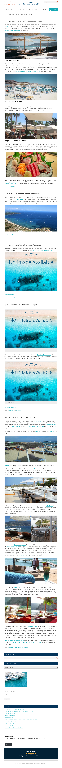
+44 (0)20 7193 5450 (10, 4)
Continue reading (10, 235)
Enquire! (8, 745)
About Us (45, 9)
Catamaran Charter (9, 717)
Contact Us (7, 1)
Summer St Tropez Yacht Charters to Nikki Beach (23, 245)
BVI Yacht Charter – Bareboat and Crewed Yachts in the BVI (19, 711)
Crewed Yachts (22, 9)
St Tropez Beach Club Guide (12, 30)
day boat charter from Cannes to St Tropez (28, 71)
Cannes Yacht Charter (10, 715)
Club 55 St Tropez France (44, 355)
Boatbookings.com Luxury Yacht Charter (14, 709)
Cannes (12, 426)
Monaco (22, 556)
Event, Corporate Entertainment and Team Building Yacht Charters (21, 719)
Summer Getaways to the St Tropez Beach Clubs (23, 21)
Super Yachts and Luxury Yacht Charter (14, 728)
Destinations (31, 9)
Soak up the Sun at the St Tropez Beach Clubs (22, 194)
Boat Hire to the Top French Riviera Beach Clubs (23, 417)
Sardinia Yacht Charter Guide (12, 726)
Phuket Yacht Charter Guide (11, 723)
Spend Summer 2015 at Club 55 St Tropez (21, 305)
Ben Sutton (18, 186)
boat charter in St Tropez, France (42, 250)
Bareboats (7, 9)
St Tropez (7, 26)
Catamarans (14, 9)
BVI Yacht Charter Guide (10, 713)
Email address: (8, 695)
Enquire (54, 9)
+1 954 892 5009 (10, 3)
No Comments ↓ (25, 647)
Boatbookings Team (10, 184)
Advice (37, 9)
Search (57, 2)
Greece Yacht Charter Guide (11, 721)
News (40, 9)
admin (17, 297)
